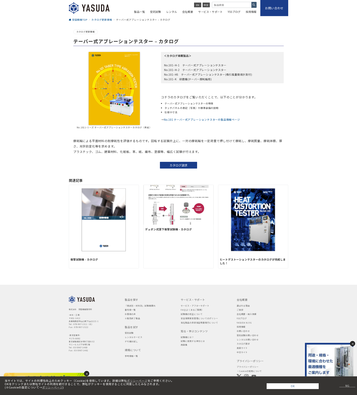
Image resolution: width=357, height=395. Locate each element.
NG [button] (345, 385)
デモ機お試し (131, 341)
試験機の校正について (192, 313)
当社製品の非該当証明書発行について (199, 322)
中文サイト (242, 352)
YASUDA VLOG (244, 322)
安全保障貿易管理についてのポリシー (199, 318)
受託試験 (129, 332)
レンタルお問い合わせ (248, 339)
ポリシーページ (137, 380)
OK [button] (293, 386)
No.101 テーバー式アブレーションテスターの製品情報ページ (202, 119)
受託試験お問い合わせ (248, 335)
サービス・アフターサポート (195, 305)
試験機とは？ (187, 337)
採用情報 (241, 326)
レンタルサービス (133, 337)
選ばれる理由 (243, 305)
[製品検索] (254, 5)
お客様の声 (130, 313)
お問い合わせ (243, 330)
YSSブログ (242, 318)
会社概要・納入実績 (246, 313)
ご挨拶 (240, 309)
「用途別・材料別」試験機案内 (140, 305)
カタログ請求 (243, 343)
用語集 (184, 344)
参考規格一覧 (131, 355)
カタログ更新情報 (85, 31)
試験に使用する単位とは (193, 341)
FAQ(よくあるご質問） (192, 309)
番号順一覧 (130, 309)
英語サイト (242, 347)
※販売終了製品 (132, 318)
